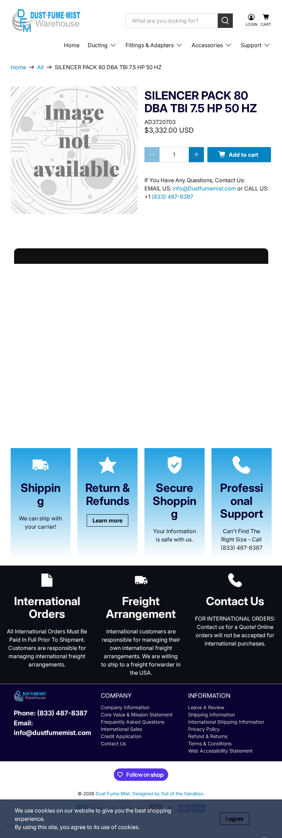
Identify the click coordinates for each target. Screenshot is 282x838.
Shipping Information (211, 714)
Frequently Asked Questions (132, 722)
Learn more (107, 520)
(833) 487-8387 (172, 196)
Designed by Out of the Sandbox (167, 793)
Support (251, 45)
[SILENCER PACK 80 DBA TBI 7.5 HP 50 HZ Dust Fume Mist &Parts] (74, 150)
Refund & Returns (207, 736)
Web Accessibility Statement (220, 751)
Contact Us (113, 743)
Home (71, 45)
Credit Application (121, 736)
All (40, 67)
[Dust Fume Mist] (63, 20)
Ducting (98, 45)
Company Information (125, 707)
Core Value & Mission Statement (137, 714)
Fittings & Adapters (150, 45)
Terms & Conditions (209, 743)
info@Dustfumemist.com (205, 188)
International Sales (121, 729)
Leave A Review (206, 707)
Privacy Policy (204, 729)
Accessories (207, 45)
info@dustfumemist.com (52, 733)
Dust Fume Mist (113, 793)
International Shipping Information (226, 722)
